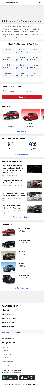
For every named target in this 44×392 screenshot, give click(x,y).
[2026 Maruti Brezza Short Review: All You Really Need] (34, 209)
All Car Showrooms (22, 154)
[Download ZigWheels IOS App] (27, 377)
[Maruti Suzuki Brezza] (11, 115)
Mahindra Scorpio (23, 275)
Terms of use (7, 358)
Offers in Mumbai (8, 314)
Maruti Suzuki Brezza (24, 228)
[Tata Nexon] (8, 256)
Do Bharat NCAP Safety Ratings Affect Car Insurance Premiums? (13, 194)
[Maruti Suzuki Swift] (30, 115)
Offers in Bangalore (9, 318)
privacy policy (7, 361)
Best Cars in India (23, 288)
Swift (30, 123)
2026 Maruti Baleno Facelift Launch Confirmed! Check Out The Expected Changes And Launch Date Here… (12, 169)
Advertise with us (9, 350)
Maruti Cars (23, 131)
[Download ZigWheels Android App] (10, 377)
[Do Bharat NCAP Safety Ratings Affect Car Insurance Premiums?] (34, 196)
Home (3, 332)
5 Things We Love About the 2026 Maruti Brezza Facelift (12, 182)
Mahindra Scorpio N (24, 240)
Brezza (11, 123)
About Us (5, 347)
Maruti (4, 26)
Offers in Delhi (7, 310)
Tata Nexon (21, 252)
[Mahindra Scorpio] (8, 279)
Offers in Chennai (8, 322)
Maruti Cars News (25, 217)
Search (22, 97)
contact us (6, 354)
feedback (5, 365)
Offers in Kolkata (8, 327)
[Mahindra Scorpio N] (8, 244)
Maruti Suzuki (9, 332)
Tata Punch (21, 263)
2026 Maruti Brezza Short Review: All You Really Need (11, 207)
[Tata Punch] (8, 267)
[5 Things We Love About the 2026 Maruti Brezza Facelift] (34, 184)
